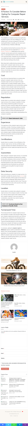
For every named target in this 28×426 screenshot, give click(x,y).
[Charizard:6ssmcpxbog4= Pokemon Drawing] (7, 314)
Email (2, 353)
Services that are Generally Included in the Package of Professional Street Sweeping (6, 304)
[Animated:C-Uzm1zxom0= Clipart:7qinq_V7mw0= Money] (4, 392)
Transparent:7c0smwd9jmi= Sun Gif (16, 396)
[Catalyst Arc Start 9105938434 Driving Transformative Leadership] (4, 403)
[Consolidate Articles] (8, 2)
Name (2, 348)
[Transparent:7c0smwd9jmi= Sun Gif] (4, 398)
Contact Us (15, 415)
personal (22, 176)
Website (2, 358)
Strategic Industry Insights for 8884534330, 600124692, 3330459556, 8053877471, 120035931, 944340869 (17, 379)
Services (7, 6)
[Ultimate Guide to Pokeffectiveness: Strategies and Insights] (4, 386)
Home (3, 6)
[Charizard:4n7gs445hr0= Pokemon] (21, 313)
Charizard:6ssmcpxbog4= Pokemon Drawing (6, 320)
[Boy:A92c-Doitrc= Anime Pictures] (21, 298)
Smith (4, 19)
